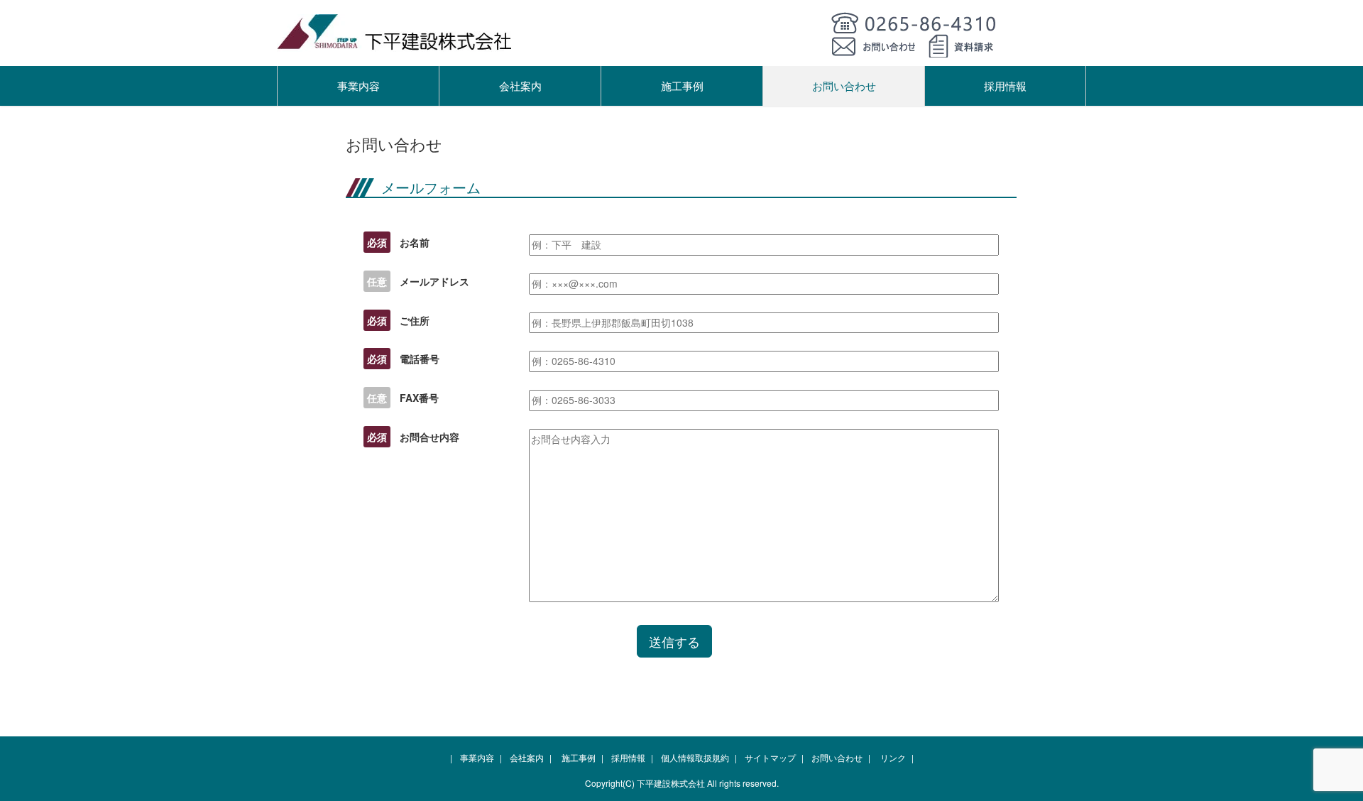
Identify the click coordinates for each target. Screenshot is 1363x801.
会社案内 (520, 85)
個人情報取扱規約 (695, 757)
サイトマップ (770, 757)
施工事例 (682, 85)
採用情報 (1005, 85)
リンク (893, 757)
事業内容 (358, 85)
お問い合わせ (844, 85)
